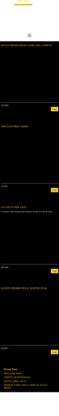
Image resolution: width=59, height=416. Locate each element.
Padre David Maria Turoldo (14, 126)
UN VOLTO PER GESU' (14, 207)
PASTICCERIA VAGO (15, 381)
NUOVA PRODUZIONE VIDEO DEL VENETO (26, 45)
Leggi (54, 109)
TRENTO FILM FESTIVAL (17, 377)
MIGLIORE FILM (13, 373)
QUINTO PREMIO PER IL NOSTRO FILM (24, 288)
